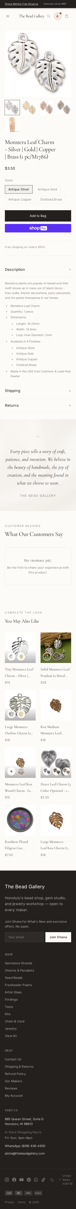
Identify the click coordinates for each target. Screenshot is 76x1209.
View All (11, 1036)
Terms (21, 1202)
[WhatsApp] (36, 1180)
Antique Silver (18, 189)
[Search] (48, 16)
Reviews (11, 1088)
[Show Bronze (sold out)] (57, 656)
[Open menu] (7, 16)
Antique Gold (47, 189)
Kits (8, 1014)
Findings (11, 999)
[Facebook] (14, 1180)
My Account (14, 1096)
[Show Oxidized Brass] (57, 771)
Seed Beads (13, 978)
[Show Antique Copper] (66, 771)
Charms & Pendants (19, 970)
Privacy (9, 1202)
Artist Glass (13, 992)
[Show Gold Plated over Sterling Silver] (21, 656)
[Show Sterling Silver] (11, 656)
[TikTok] (43, 1180)
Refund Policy (15, 1074)
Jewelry (11, 1028)
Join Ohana (58, 937)
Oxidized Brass (51, 199)
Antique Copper (20, 199)
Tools (9, 1007)
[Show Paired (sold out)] (21, 771)
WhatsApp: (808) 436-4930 (25, 1146)
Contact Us (13, 1059)
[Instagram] (7, 1180)
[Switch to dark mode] (52, 1179)
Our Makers (13, 1081)
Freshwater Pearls (18, 985)
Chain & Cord (15, 1021)
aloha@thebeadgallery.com (25, 1153)
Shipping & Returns (19, 1066)
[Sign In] (57, 16)
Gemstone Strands (18, 963)
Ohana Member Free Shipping (21, 3)
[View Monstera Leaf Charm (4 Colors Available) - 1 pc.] (12, 107)
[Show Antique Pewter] (47, 771)
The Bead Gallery (31, 16)
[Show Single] (11, 771)
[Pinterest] (29, 1180)
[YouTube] (21, 1180)
